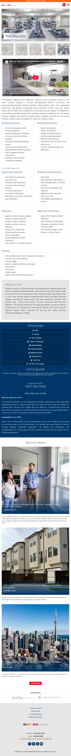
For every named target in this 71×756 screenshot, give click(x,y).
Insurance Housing (36, 708)
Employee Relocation (35, 717)
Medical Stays (35, 711)
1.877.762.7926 (35, 386)
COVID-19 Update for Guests (36, 1)
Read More (35, 683)
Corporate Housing (35, 714)
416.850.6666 (38, 736)
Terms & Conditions (43, 751)
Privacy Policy (52, 751)
